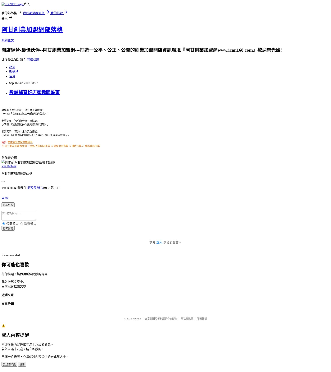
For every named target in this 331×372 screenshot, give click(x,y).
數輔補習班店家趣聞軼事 (34, 92)
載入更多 (8, 205)
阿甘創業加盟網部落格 (32, 29)
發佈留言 (8, 228)
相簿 (12, 67)
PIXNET (137, 318)
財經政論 (33, 59)
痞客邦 (31, 187)
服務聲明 (202, 318)
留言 (40, 187)
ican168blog (9, 166)
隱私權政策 (187, 318)
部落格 (13, 71)
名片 (12, 76)
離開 (22, 364)
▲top (5, 197)
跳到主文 (8, 40)
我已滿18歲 (9, 364)
